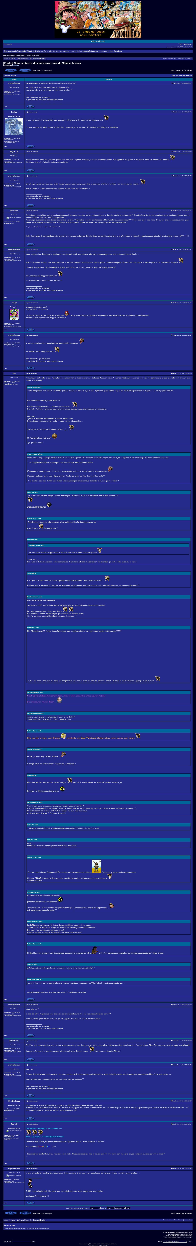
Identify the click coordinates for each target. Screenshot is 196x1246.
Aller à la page (176, 70)
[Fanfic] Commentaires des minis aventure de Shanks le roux (42, 63)
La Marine (15, 65)
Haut (5, 106)
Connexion (8, 44)
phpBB (89, 1244)
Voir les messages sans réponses (14, 55)
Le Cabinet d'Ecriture (38, 59)
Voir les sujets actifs (33, 55)
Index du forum (9, 59)
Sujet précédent (177, 75)
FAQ (180, 44)
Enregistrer (118, 51)
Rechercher (188, 44)
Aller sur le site (98, 41)
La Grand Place (23, 59)
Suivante (189, 70)
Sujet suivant (187, 75)
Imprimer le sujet (10, 75)
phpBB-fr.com (103, 1245)
